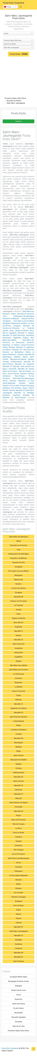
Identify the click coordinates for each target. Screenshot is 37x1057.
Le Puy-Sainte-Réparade (18, 875)
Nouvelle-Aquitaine (18, 1017)
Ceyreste (12, 381)
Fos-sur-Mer (14, 386)
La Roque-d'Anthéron (18, 730)
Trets (4, 316)
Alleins (28, 352)
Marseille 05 (29, 362)
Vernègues (6, 321)
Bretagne (18, 986)
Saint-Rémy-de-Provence (18, 670)
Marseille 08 (28, 395)
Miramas (12, 347)
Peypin (31, 369)
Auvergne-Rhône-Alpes (18, 977)
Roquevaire (7, 338)
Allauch (31, 388)
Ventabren (6, 376)
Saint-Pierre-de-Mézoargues (23, 378)
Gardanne (6, 395)
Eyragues (17, 326)
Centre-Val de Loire (18, 990)
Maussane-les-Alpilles (18, 359)
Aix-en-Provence (18, 854)
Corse (18, 995)
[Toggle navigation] (20, 7)
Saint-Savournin (19, 335)
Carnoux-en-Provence (11, 328)
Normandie (18, 1013)
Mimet (31, 383)
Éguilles (31, 359)
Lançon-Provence (27, 345)
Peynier (5, 390)
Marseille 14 (7, 335)
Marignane (6, 323)
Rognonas (6, 345)
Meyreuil (16, 366)
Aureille (5, 330)
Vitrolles (6, 362)
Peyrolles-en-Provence (25, 314)
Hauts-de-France (18, 1004)
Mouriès (22, 383)
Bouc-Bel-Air (18, 622)
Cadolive (23, 374)
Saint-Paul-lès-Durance (18, 717)
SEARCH (18, 121)
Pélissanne (22, 381)
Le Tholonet (28, 328)
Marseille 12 (20, 347)
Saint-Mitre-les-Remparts (18, 537)
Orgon (25, 388)
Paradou (6, 386)
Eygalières (17, 338)
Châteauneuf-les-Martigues (24, 316)
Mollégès (30, 393)
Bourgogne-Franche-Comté (18, 981)
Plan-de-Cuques (25, 371)
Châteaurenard (16, 362)
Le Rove (18, 828)
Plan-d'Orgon (19, 376)
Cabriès (12, 390)
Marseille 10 (7, 366)
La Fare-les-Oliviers (18, 588)
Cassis (5, 347)
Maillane (17, 357)
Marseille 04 (22, 369)
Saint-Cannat (18, 755)
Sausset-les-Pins (28, 318)
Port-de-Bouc (16, 388)
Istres (12, 330)
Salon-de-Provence (10, 371)
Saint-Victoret (8, 364)
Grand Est (18, 999)
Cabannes (30, 364)
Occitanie (18, 1022)
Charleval (16, 395)
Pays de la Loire (18, 1026)
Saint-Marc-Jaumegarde (16, 103)
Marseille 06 (29, 354)
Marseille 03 (17, 350)
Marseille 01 (8, 397)
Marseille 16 (20, 364)
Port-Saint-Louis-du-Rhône (24, 321)
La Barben (15, 345)
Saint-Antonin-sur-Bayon (18, 803)
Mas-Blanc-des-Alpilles (18, 665)
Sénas (25, 357)
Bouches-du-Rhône (14, 101)
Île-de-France (18, 1008)
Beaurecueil (15, 323)
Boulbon (24, 323)
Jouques (20, 354)
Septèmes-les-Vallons (18, 708)
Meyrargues (7, 357)
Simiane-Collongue (27, 386)
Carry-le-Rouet (13, 374)
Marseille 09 (28, 326)
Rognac (31, 333)
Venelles (31, 374)
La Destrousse (18, 342)
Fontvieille (12, 369)
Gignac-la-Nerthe (21, 330)
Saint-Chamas (20, 397)
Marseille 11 (22, 333)
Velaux (13, 314)
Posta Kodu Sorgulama (13, 3)
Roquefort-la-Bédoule (11, 318)
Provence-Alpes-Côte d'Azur (15, 98)
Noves (5, 381)
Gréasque (6, 388)
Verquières (30, 335)
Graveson (30, 342)
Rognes (26, 338)
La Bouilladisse (17, 352)
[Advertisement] (18, 76)
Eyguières (12, 333)
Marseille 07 (20, 390)
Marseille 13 (19, 393)
